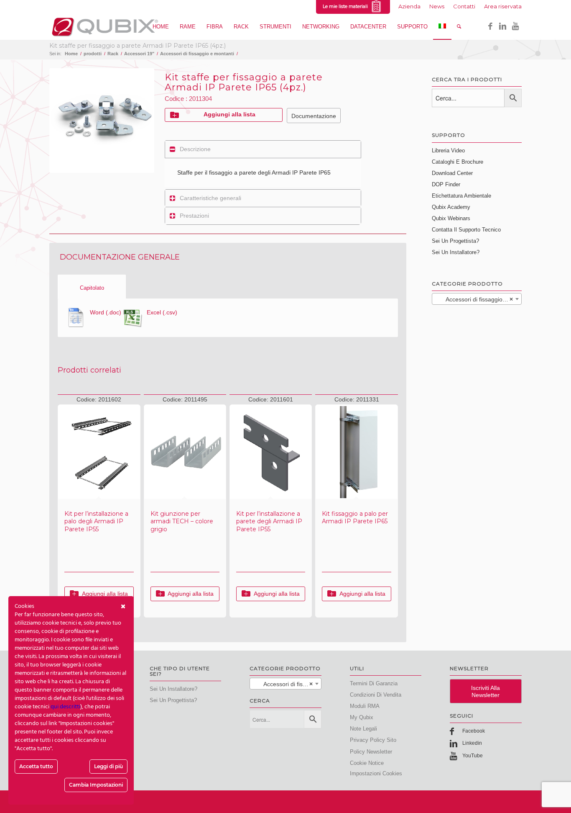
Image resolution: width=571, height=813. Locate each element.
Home (71, 53)
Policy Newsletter (371, 752)
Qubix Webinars (451, 218)
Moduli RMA (365, 706)
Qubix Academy (451, 207)
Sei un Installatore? (455, 252)
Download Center (452, 173)
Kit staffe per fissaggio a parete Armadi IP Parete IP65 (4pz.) (137, 45)
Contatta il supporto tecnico (466, 229)
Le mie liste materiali (346, 6)
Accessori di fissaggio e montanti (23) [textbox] (478, 299)
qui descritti (65, 707)
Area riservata (503, 6)
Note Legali (363, 729)
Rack (112, 53)
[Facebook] (490, 26)
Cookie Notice (367, 763)
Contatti (464, 6)
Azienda (409, 6)
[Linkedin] (503, 26)
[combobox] (477, 299)
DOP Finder (446, 184)
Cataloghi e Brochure (457, 162)
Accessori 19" (139, 53)
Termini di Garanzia (374, 683)
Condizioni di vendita (375, 695)
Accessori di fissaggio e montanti (197, 53)
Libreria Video (448, 150)
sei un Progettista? (173, 700)
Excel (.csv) (162, 312)
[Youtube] (515, 26)
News (436, 6)
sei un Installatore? (173, 689)
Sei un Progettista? (455, 241)
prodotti (93, 53)
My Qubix (361, 717)
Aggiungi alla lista (229, 114)
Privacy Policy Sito (373, 740)
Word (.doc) (105, 312)
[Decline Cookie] (123, 606)
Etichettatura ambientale (461, 196)
